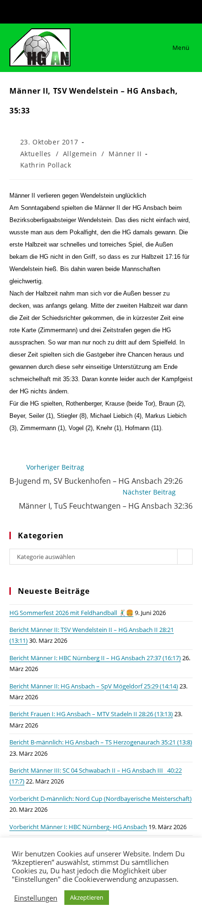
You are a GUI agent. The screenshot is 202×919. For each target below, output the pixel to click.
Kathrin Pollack (45, 164)
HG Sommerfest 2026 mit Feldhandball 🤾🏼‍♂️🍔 (71, 612)
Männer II (125, 153)
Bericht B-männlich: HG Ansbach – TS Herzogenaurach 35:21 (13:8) (100, 742)
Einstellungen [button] (35, 898)
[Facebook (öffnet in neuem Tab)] (88, 10)
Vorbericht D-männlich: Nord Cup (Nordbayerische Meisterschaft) (100, 798)
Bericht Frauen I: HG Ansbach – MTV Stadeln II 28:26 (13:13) (91, 714)
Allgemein (80, 153)
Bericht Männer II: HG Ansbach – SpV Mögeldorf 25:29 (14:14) (93, 686)
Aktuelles (35, 153)
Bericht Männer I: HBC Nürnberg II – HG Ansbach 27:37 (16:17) (95, 658)
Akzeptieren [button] (86, 897)
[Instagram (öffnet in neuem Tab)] (103, 10)
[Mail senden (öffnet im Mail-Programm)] (116, 10)
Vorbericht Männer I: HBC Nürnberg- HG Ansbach (78, 827)
